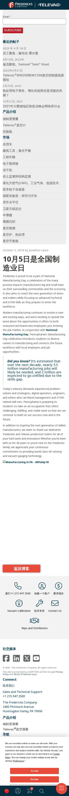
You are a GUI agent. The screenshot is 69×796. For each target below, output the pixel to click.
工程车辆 (9, 157)
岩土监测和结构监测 (17, 176)
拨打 (18, 593)
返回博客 (21, 568)
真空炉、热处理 (14, 234)
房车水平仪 (10, 202)
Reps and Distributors (35, 628)
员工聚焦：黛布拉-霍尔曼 (20, 53)
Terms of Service (22, 674)
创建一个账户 (42, 593)
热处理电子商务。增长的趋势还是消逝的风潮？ (32, 92)
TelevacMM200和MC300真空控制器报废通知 (33, 77)
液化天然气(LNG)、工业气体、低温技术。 (32, 183)
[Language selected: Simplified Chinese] (6, 790)
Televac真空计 (14, 125)
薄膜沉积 (9, 221)
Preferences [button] (18, 761)
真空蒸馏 (9, 228)
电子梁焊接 (10, 163)
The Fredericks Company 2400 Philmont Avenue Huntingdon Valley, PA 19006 (22, 706)
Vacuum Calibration (19, 610)
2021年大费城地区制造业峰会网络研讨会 (31, 106)
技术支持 (39, 610)
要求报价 (58, 593)
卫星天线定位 (12, 209)
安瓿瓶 (7, 131)
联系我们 (9, 686)
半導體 (7, 215)
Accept (34, 771)
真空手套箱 (10, 241)
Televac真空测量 (16, 729)
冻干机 (7, 170)
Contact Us (55, 610)
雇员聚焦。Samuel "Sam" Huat (26, 64)
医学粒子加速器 (14, 189)
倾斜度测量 (10, 119)
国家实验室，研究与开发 (20, 196)
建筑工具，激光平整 (17, 150)
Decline (34, 779)
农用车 (7, 144)
